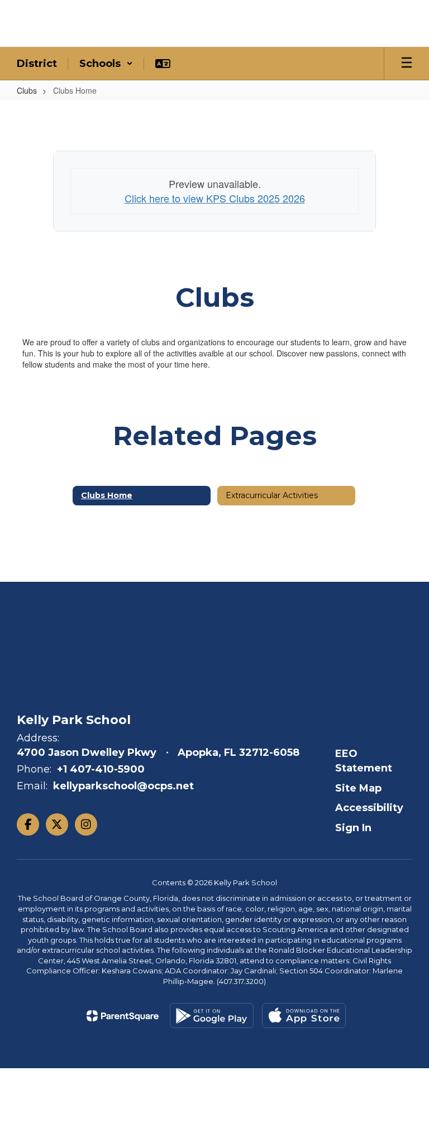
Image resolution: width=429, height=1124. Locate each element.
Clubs (27, 90)
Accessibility (369, 808)
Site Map (358, 788)
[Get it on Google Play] (212, 1015)
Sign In (353, 828)
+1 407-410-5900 (101, 769)
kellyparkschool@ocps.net (123, 786)
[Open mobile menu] (406, 63)
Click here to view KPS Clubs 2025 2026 (215, 198)
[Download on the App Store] (304, 1015)
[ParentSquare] (122, 1015)
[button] (106, 63)
